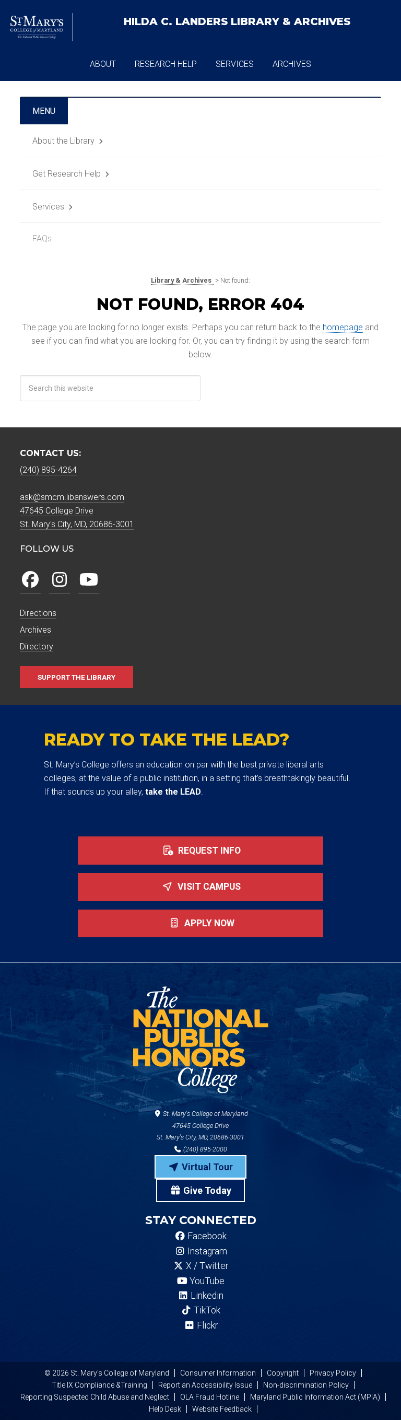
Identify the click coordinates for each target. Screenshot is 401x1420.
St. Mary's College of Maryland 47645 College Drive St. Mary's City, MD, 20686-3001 (202, 1126)
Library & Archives (237, 21)
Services (48, 207)
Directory (36, 646)
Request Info (208, 850)
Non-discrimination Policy (306, 1385)
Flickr (206, 1325)
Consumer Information (218, 1373)
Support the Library (76, 677)
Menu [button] (43, 111)
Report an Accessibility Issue (205, 1385)
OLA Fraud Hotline (209, 1397)
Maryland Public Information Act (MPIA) (315, 1397)
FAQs (42, 238)
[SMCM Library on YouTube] (88, 580)
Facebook (206, 1236)
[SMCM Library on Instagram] (59, 580)
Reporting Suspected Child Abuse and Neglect (94, 1397)
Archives (35, 630)
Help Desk (165, 1409)
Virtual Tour (206, 1166)
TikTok (206, 1310)
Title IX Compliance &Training (99, 1385)
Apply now (208, 923)
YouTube (206, 1281)
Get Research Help (66, 174)
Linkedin (205, 1295)
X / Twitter (206, 1266)
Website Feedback (222, 1409)
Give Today (206, 1190)
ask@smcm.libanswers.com (72, 497)
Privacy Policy (333, 1373)
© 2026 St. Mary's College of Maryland (106, 1373)
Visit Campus (208, 886)
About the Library (63, 141)
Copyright (283, 1373)
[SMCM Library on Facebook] (30, 580)
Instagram (206, 1251)
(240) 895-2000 (204, 1149)
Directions (38, 613)
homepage (343, 327)
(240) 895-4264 (48, 470)
